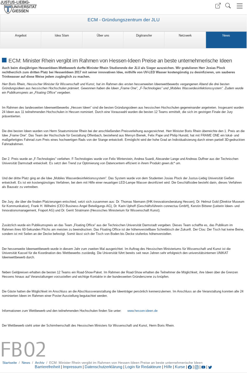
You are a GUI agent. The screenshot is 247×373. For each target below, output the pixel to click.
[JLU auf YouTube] (203, 367)
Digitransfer (144, 35)
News (226, 35)
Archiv (39, 363)
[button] (218, 5)
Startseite (9, 363)
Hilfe (168, 367)
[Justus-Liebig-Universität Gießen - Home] (61, 7)
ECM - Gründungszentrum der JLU (124, 20)
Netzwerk (185, 35)
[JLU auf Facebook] (190, 367)
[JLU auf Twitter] (210, 367)
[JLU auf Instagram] (197, 367)
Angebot (21, 35)
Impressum (72, 367)
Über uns (103, 35)
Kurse (180, 367)
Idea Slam (62, 35)
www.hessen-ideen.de (142, 311)
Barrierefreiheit (47, 367)
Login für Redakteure (143, 367)
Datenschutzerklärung (103, 367)
